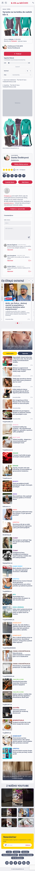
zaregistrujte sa (9, 203)
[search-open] (6, 2)
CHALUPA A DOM (18, 679)
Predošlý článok (9, 182)
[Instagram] (7, 863)
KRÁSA (15, 494)
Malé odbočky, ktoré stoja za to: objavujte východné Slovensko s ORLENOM (22, 569)
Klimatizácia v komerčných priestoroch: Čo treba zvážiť (22, 666)
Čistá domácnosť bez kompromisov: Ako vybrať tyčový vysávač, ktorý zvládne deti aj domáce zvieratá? (22, 740)
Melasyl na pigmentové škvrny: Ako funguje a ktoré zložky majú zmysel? (22, 369)
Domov (4, 9)
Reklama (25, 852)
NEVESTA (15, 425)
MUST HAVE (16, 437)
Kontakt (16, 852)
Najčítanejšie (10, 353)
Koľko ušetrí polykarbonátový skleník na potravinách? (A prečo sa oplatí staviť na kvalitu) (22, 611)
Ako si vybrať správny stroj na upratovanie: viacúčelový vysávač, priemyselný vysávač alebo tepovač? (22, 640)
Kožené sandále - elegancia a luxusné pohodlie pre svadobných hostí (22, 441)
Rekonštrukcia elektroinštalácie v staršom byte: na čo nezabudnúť (21, 654)
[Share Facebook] (4, 175)
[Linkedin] (28, 863)
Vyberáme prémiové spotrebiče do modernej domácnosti (20, 711)
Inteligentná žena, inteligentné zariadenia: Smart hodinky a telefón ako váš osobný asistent (22, 555)
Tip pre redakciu (17, 858)
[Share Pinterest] (16, 175)
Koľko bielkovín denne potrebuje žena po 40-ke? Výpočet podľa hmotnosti (21, 391)
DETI (14, 594)
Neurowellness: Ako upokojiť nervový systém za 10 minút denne (22, 497)
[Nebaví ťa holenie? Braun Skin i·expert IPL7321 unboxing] (9, 822)
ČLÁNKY (15, 538)
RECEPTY (15, 481)
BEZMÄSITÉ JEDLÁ (18, 720)
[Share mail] (23, 175)
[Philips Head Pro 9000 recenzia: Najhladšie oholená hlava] (26, 812)
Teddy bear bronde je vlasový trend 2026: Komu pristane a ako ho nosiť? (22, 380)
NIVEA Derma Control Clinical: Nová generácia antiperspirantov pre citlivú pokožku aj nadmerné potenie (22, 583)
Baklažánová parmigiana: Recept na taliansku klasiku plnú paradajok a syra (22, 412)
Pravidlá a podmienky (10, 855)
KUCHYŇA (16, 708)
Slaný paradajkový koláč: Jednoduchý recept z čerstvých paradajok (22, 485)
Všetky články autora (21, 164)
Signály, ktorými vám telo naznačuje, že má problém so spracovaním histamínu (22, 469)
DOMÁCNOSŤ (17, 623)
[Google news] (24, 863)
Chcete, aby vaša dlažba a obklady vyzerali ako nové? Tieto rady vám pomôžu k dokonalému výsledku (21, 627)
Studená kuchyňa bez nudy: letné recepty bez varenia (22, 723)
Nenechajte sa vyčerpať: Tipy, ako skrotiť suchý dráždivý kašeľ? (22, 541)
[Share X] (12, 175)
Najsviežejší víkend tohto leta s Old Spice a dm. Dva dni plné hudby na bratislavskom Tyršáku (22, 359)
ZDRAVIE (15, 453)
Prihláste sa (7, 196)
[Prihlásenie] (2, 2)
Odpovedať (10, 249)
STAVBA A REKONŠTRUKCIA (21, 651)
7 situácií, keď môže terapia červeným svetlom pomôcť (22, 456)
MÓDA (8, 9)
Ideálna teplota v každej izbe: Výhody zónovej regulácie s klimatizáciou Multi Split (22, 695)
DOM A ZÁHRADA (18, 607)
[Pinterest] (19, 863)
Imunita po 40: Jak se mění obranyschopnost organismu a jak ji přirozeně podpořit (22, 525)
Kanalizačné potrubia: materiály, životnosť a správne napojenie (20, 683)
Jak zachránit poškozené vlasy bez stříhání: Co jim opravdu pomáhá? (22, 513)
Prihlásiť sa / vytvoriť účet (17, 209)
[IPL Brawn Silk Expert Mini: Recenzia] (26, 822)
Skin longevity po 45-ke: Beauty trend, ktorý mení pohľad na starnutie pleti (21, 401)
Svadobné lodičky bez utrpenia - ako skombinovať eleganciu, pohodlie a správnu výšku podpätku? (22, 429)
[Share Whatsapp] (8, 175)
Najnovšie (25, 353)
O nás (9, 852)
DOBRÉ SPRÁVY (17, 566)
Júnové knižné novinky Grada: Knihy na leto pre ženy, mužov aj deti (22, 752)
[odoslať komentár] (29, 237)
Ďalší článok (25, 182)
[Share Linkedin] (19, 175)
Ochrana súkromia (26, 855)
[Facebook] (15, 863)
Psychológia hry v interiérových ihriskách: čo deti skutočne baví (21, 598)
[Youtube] (11, 863)
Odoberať (27, 845)
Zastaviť (17, 66)
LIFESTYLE (16, 522)
